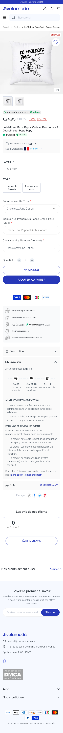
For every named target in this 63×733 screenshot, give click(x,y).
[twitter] (40, 495)
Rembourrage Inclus (31, 188)
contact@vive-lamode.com (21, 641)
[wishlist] (52, 8)
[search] (13, 17)
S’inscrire (50, 612)
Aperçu (33, 270)
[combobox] (34, 17)
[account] (45, 8)
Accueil (6, 27)
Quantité (8, 260)
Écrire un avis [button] (31, 540)
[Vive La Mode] (16, 8)
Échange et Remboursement (26, 474)
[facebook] (34, 495)
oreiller (17, 27)
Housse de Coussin (12, 188)
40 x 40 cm (12, 169)
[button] (31, 201)
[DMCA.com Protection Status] (31, 674)
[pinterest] (45, 495)
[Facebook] (4, 661)
